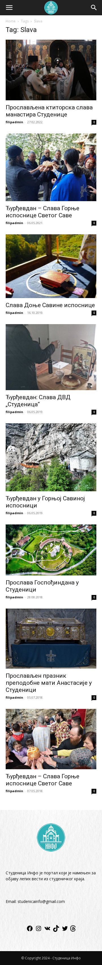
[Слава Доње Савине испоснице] (51, 266)
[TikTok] (56, 930)
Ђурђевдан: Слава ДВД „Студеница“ (38, 401)
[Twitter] (64, 930)
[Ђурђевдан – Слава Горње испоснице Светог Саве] (51, 167)
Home (11, 21)
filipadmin (14, 122)
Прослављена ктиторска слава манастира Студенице (49, 111)
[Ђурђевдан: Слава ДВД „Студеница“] (51, 357)
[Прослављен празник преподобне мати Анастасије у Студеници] (51, 639)
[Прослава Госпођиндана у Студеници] (51, 549)
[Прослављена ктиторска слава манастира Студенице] (51, 70)
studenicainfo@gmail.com (41, 901)
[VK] (47, 930)
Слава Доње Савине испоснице (50, 305)
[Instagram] (38, 930)
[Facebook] (29, 930)
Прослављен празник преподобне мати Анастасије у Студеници (49, 682)
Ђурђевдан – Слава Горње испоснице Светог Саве (42, 212)
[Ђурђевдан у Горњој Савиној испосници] (51, 457)
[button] (9, 7)
